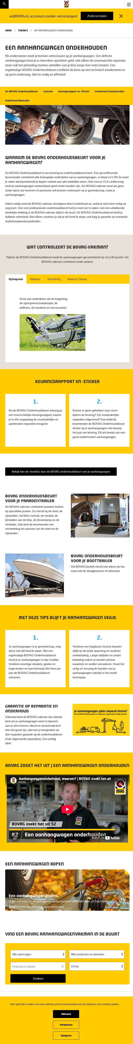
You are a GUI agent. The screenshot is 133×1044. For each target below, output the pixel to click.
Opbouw (35, 279)
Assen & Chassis (77, 279)
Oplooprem (16, 279)
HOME (8, 30)
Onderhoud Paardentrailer (109, 91)
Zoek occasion (97, 16)
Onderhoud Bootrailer (17, 100)
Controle (48, 91)
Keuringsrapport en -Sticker (73, 91)
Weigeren (66, 1035)
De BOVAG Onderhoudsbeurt (21, 91)
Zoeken (38, 978)
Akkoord (66, 1013)
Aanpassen (66, 1024)
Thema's (23, 30)
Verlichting (54, 279)
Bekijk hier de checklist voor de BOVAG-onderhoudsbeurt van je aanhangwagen (61, 471)
